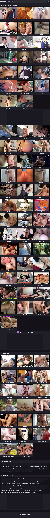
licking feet (34, 490)
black (30, 468)
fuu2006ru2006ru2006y (25, 464)
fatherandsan (27, 490)
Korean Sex (6, 2)
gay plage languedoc (5, 483)
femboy (45, 466)
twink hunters (4, 492)
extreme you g (42, 488)
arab (13, 468)
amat (38, 483)
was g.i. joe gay (44, 478)
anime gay (22, 468)
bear (10, 468)
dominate (13, 483)
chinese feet (3, 481)
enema (44, 464)
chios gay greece (10, 471)
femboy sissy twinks (45, 485)
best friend (17, 471)
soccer (16, 468)
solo (41, 466)
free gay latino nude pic (33, 488)
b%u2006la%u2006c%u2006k (33, 466)
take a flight (20, 488)
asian (26, 468)
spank (36, 464)
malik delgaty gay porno (6, 485)
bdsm (40, 468)
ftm (44, 468)
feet (6, 468)
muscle (9, 466)
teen (20, 466)
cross (22, 471)
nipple (2, 466)
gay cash (18, 483)
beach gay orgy (28, 471)
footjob (24, 466)
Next (32, 332)
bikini (25, 488)
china (32, 464)
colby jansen (32, 483)
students (24, 485)
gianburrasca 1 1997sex (18, 490)
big (37, 468)
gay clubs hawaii (25, 483)
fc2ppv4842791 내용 (27, 478)
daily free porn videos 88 (6, 478)
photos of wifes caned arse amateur (28, 492)
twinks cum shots (36, 478)
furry (18, 464)
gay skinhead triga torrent (6, 490)
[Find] (48, 2)
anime (17, 466)
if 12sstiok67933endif (17, 485)
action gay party (31, 485)
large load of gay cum (27, 481)
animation (3, 471)
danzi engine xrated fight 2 (6, 488)
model (33, 468)
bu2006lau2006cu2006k (10, 464)
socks (47, 468)
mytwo (15, 488)
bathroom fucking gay (17, 478)
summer (37, 485)
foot (6, 466)
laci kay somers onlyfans (17, 481)
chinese (2, 464)
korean (40, 464)
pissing (2, 468)
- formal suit (40, 490)
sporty (9, 481)
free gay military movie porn (14, 492)
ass (13, 466)
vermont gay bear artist (38, 481)
